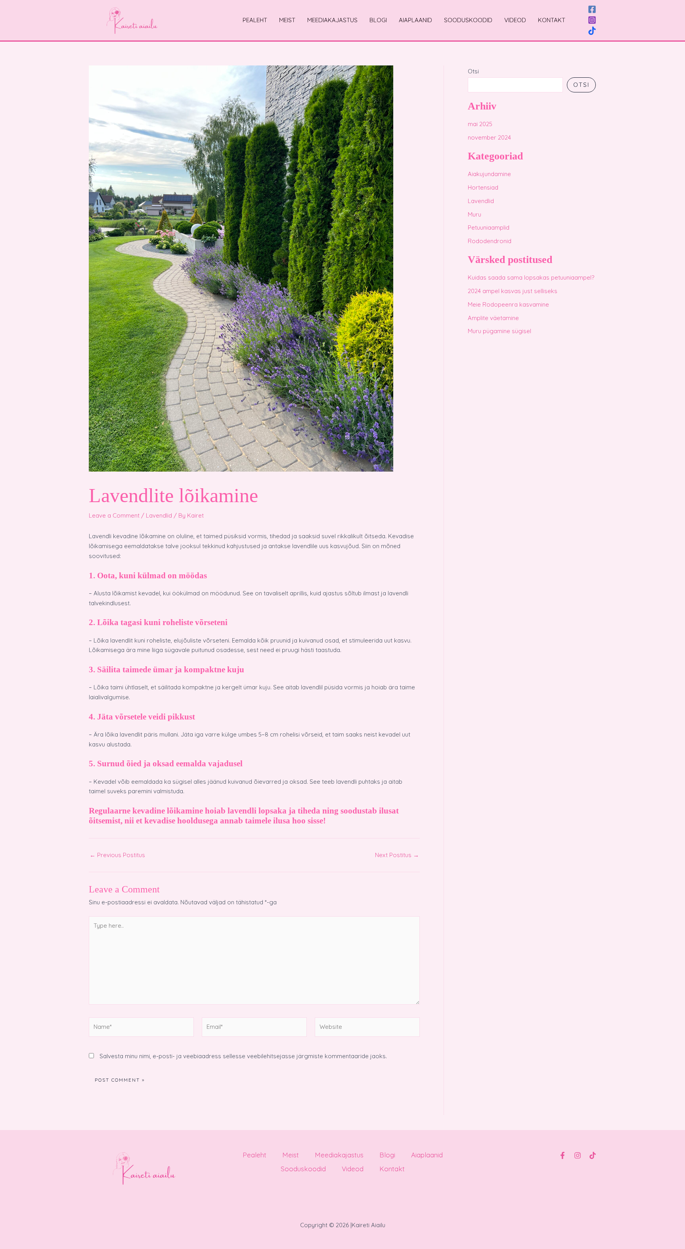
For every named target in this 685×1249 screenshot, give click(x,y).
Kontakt (551, 20)
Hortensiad (483, 187)
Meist (287, 20)
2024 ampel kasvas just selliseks (512, 291)
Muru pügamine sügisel (499, 331)
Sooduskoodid (468, 20)
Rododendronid (489, 241)
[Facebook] (592, 9)
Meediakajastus (332, 20)
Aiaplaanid (415, 20)
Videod (515, 20)
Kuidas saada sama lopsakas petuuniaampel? (531, 277)
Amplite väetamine (493, 318)
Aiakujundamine (489, 174)
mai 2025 (480, 124)
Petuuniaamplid (488, 227)
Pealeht (255, 20)
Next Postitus (397, 855)
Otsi (473, 71)
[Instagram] (592, 20)
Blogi (378, 20)
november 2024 (489, 137)
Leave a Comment (114, 515)
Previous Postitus (117, 855)
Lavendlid (159, 515)
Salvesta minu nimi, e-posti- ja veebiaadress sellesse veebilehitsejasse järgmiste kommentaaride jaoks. (243, 1056)
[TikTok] (592, 31)
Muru (474, 214)
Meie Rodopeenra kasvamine (508, 304)
